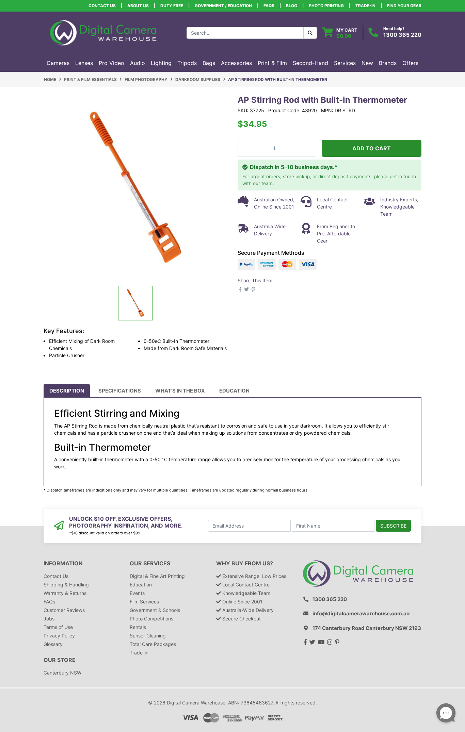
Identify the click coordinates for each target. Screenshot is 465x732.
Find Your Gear (404, 5)
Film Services (144, 601)
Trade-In (365, 5)
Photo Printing (326, 5)
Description (66, 390)
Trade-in (139, 652)
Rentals (138, 627)
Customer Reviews (64, 610)
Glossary (53, 644)
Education (234, 390)
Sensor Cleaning (148, 635)
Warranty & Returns (65, 593)
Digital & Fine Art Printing (157, 576)
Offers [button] (410, 63)
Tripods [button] (187, 63)
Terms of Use (58, 627)
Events (137, 593)
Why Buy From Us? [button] (244, 563)
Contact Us (102, 5)
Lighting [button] (161, 63)
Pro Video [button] (111, 63)
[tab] (67, 391)
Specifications (119, 390)
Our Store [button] (60, 660)
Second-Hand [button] (310, 63)
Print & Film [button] (272, 63)
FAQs (268, 5)
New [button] (367, 63)
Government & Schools (155, 610)
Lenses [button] (84, 63)
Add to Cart (371, 148)
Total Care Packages (153, 644)
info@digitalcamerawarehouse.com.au (361, 613)
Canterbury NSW (62, 673)
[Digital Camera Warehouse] (103, 32)
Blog (291, 5)
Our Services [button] (150, 563)
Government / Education (223, 5)
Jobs (49, 618)
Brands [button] (388, 63)
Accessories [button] (236, 63)
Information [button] (63, 563)
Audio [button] (137, 63)
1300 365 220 (402, 34)
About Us (138, 5)
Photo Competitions (151, 618)
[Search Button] (310, 33)
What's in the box (180, 390)
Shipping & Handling (66, 584)
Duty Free (171, 5)
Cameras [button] (58, 63)
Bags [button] (209, 63)
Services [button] (345, 63)
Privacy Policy (59, 635)
